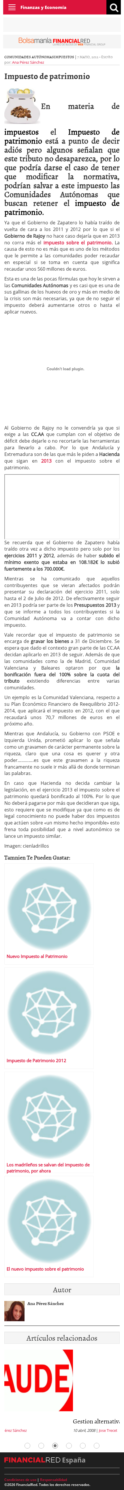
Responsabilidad (53, 1479)
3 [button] (55, 1446)
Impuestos (64, 57)
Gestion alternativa (28, 1421)
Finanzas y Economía (43, 7)
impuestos (21, 131)
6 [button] (96, 1446)
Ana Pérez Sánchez (28, 62)
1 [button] (27, 1446)
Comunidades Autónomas (29, 57)
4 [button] (69, 1446)
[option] (62, 1393)
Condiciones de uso (20, 1479)
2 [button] (41, 1446)
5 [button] (83, 1446)
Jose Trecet (39, 1430)
